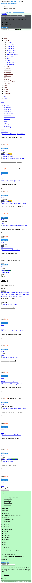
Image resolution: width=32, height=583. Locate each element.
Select (3, 290)
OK (2, 130)
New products (8, 503)
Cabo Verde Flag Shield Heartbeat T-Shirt (12, 229)
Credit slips (7, 533)
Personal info (8, 529)
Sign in (6, 7)
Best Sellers (4, 132)
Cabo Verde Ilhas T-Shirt (8, 308)
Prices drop (7, 501)
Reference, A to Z (6, 296)
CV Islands (10, 56)
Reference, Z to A (16, 296)
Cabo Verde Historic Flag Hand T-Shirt (11, 137)
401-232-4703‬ (15, 2)
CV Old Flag (10, 64)
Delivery (6, 513)
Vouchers (7, 537)
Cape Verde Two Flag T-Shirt (9, 184)
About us (6, 517)
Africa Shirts (10, 62)
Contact (3, 2)
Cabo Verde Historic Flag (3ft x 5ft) (11, 387)
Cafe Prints (7, 93)
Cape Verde (10, 48)
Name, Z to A (5, 294)
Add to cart (4, 148)
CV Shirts (9, 42)
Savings (6, 90)
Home (7, 40)
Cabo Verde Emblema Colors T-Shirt (11, 334)
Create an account (9, 9)
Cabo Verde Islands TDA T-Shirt (10, 438)
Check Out (4, 27)
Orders (6, 531)
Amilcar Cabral (11, 50)
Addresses (7, 535)
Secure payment (9, 519)
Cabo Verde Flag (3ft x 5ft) (8, 361)
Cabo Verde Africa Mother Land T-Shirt (12, 207)
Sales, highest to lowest (8, 293)
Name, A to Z (26, 293)
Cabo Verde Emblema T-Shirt (9, 253)
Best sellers (7, 505)
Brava (8, 58)
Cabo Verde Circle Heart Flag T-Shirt (11, 162)
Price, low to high (14, 294)
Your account (5, 524)
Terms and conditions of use (12, 515)
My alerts (6, 539)
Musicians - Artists (12, 54)
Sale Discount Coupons (11, 497)
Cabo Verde (10, 46)
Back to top (5, 490)
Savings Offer (8, 499)
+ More (6, 92)
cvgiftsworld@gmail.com (9, 3)
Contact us (7, 521)
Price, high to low (24, 294)
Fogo (8, 60)
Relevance (18, 293)
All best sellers (5, 272)
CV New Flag (10, 52)
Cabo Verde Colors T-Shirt (8, 465)
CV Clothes (10, 44)
